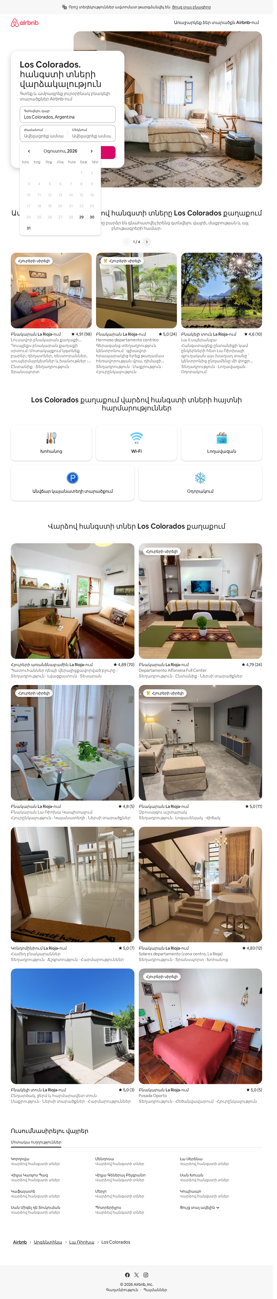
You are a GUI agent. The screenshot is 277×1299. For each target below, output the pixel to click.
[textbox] (43, 136)
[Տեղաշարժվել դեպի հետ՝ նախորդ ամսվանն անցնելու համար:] (29, 151)
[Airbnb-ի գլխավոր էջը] (24, 22)
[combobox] (67, 117)
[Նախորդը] (126, 242)
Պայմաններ (155, 1289)
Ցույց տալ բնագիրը (191, 7)
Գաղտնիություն (122, 1289)
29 (81, 217)
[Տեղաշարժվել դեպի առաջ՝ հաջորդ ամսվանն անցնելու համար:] (91, 151)
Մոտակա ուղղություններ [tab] (36, 1142)
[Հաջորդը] (146, 242)
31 (29, 228)
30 (92, 217)
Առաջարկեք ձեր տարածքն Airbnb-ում (216, 22)
